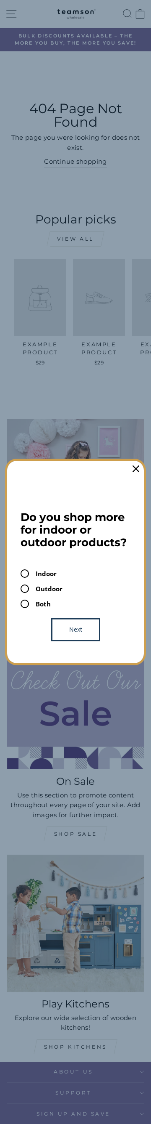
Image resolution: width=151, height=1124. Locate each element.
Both (43, 604)
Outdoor (49, 589)
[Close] (136, 469)
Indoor (46, 573)
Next (75, 629)
